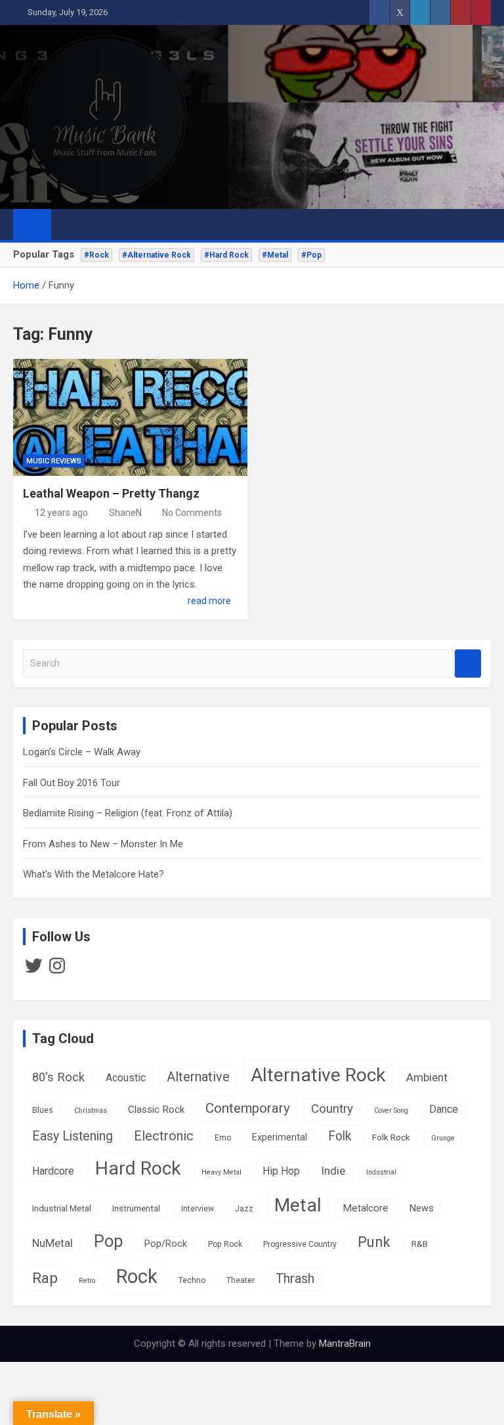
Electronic (164, 1136)
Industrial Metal (61, 1208)
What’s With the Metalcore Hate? (93, 874)
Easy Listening (72, 1136)
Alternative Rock (318, 1075)
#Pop (311, 255)
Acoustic (126, 1077)
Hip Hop (281, 1171)
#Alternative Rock (156, 255)
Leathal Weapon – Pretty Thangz (111, 493)
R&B (419, 1243)
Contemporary (247, 1108)
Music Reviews (53, 461)
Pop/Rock (165, 1244)
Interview (197, 1208)
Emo (223, 1137)
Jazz (244, 1208)
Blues (42, 1110)
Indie (333, 1170)
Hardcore (53, 1171)
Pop (108, 1241)
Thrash (295, 1278)
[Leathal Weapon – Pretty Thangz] (130, 418)
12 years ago (61, 512)
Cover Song (391, 1110)
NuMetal (52, 1243)
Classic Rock (156, 1109)
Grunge (443, 1138)
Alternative (198, 1077)
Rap (45, 1277)
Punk (374, 1242)
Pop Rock (225, 1244)
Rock (137, 1276)
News (422, 1208)
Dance (443, 1109)
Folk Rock (391, 1137)
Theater (240, 1280)
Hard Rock (137, 1168)
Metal (298, 1205)
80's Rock (58, 1077)
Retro (87, 1280)
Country (332, 1109)
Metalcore (365, 1208)
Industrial (381, 1172)
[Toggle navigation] (67, 224)
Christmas (90, 1110)
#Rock (96, 255)
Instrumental (136, 1208)
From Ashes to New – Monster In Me (103, 844)
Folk (339, 1136)
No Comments (192, 512)
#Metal (275, 255)
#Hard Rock (226, 255)
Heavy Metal (221, 1172)
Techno (191, 1280)
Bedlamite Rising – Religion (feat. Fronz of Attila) (127, 813)
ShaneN (125, 512)
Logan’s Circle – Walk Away (81, 752)
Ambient (427, 1077)
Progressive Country (300, 1244)
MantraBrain (345, 1343)
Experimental (279, 1137)
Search (468, 663)
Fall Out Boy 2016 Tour (71, 783)
